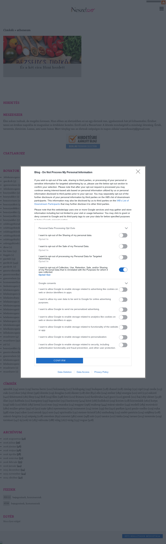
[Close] (139, 172)
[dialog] (83, 272)
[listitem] (83, 228)
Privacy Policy (101, 372)
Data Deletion (65, 372)
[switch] (123, 235)
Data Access (83, 372)
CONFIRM (60, 360)
